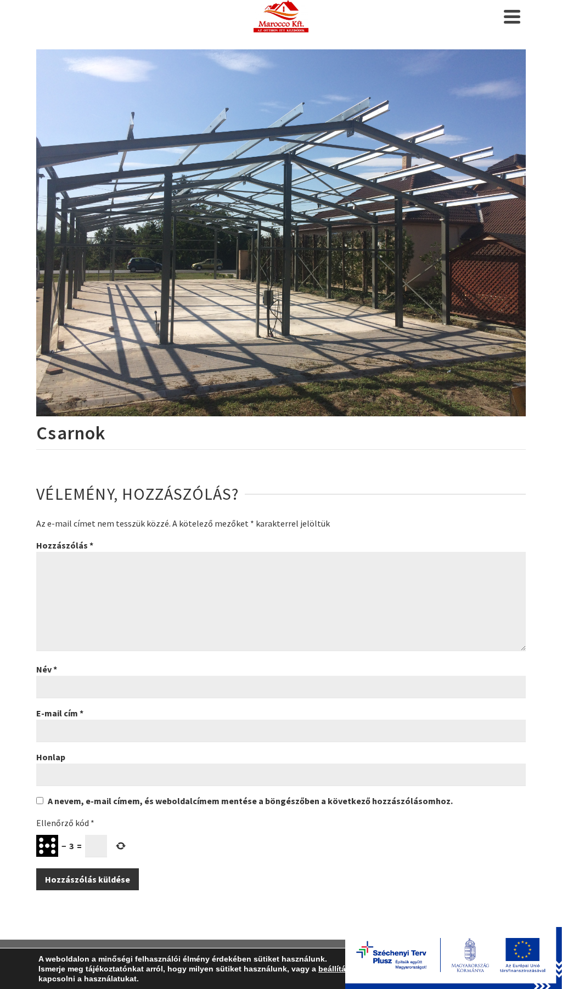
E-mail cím (59, 713)
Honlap (50, 756)
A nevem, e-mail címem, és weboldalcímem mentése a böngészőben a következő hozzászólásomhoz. (250, 800)
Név (46, 669)
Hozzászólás (64, 545)
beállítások (338, 968)
